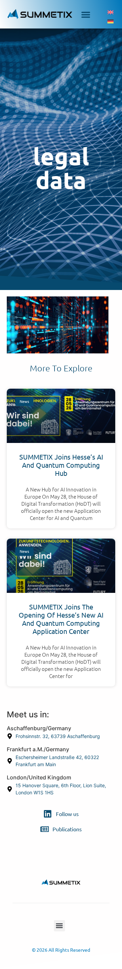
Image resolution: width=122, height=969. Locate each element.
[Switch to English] (110, 12)
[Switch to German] (110, 21)
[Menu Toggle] (85, 11)
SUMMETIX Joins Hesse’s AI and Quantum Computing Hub (61, 465)
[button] (59, 925)
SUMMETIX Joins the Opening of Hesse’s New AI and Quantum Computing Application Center (61, 619)
